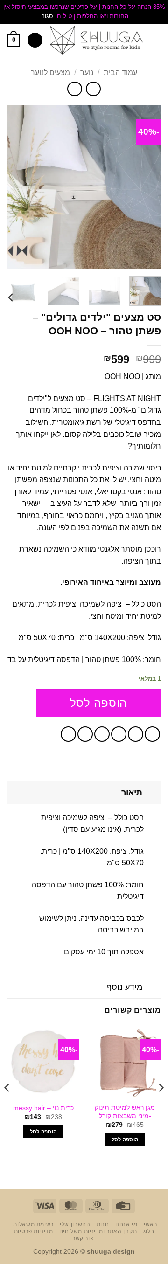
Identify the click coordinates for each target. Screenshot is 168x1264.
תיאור (131, 792)
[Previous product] (74, 89)
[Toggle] (152, 792)
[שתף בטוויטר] (118, 734)
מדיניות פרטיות (33, 1231)
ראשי (150, 1224)
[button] (155, 39)
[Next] (15, 187)
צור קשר (82, 1238)
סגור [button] (47, 16)
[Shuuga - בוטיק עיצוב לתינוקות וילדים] (96, 40)
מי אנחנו (126, 1224)
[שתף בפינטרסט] (85, 734)
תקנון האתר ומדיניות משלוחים (98, 1231)
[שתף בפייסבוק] (135, 734)
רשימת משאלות (33, 1224)
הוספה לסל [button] (125, 1139)
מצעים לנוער (50, 72)
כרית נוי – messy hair (43, 1108)
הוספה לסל (98, 703)
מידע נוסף (124, 987)
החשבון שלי (75, 1224)
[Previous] (146, 187)
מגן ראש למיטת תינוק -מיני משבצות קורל (125, 1111)
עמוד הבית (120, 72)
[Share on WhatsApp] (152, 734)
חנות (103, 1224)
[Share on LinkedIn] (68, 734)
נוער (86, 72)
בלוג (148, 1231)
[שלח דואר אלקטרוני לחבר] (102, 734)
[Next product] (93, 89)
